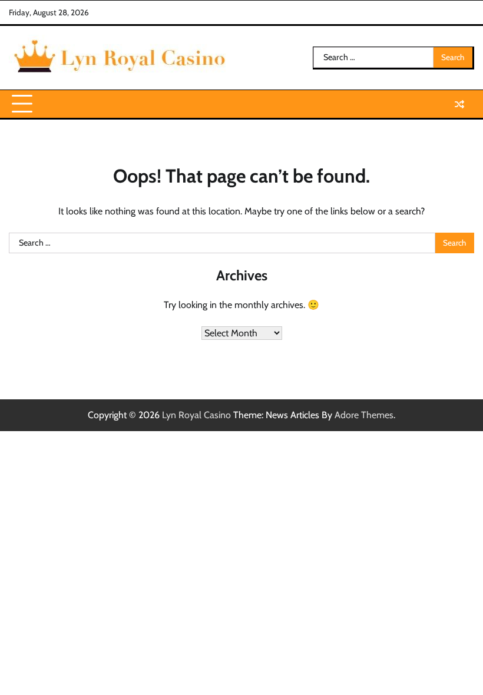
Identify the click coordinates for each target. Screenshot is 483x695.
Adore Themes (364, 415)
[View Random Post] (459, 104)
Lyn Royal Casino (196, 415)
